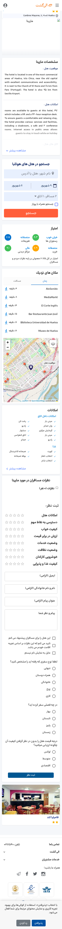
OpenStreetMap (38, 400)
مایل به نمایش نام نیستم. (37, 653)
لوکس (47, 752)
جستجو (31, 213)
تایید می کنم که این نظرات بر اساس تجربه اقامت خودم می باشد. (29, 645)
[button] (24, 363)
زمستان (46, 732)
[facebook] (27, 874)
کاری (48, 696)
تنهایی (47, 668)
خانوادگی (45, 682)
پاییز (48, 725)
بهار (48, 712)
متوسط (46, 759)
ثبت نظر (31, 775)
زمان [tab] (45, 281)
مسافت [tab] (17, 281)
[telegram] (18, 874)
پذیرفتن (38, 923)
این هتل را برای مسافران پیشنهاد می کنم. (29, 638)
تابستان (46, 718)
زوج (48, 689)
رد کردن (23, 923)
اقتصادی (45, 766)
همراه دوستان (43, 675)
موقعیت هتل (49, 363)
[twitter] (35, 874)
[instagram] (43, 874)
